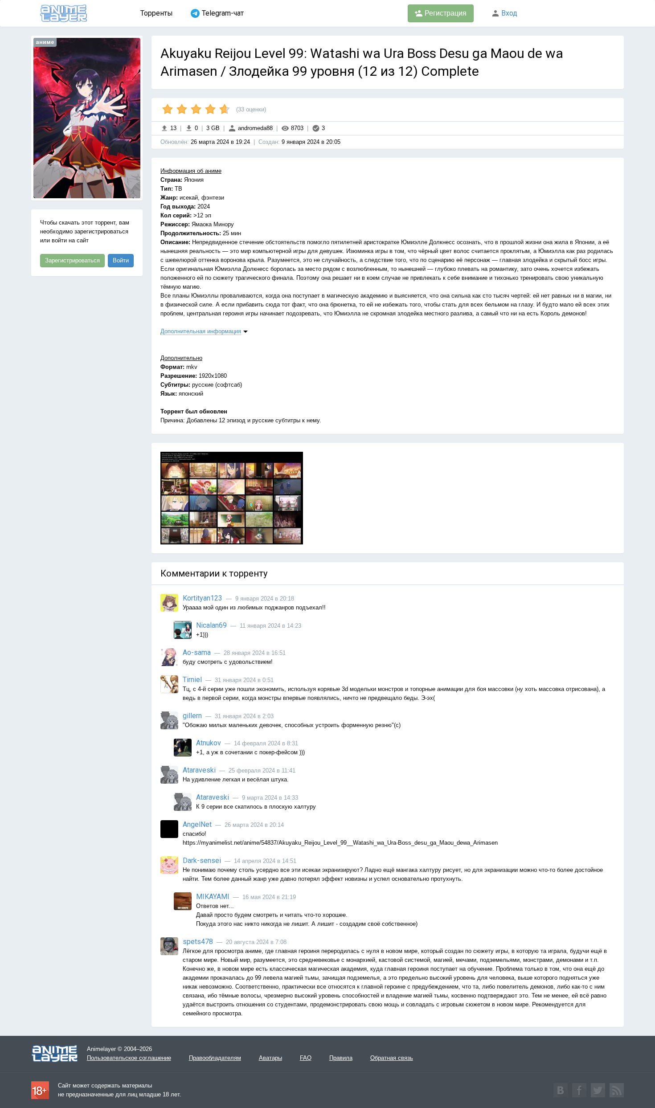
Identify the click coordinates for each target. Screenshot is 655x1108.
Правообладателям (215, 1058)
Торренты (156, 13)
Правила (340, 1058)
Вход (508, 13)
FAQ (305, 1058)
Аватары (270, 1058)
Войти (121, 260)
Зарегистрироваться (72, 260)
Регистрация (445, 13)
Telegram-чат (223, 13)
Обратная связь (391, 1058)
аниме (45, 42)
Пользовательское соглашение (129, 1058)
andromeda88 (254, 128)
